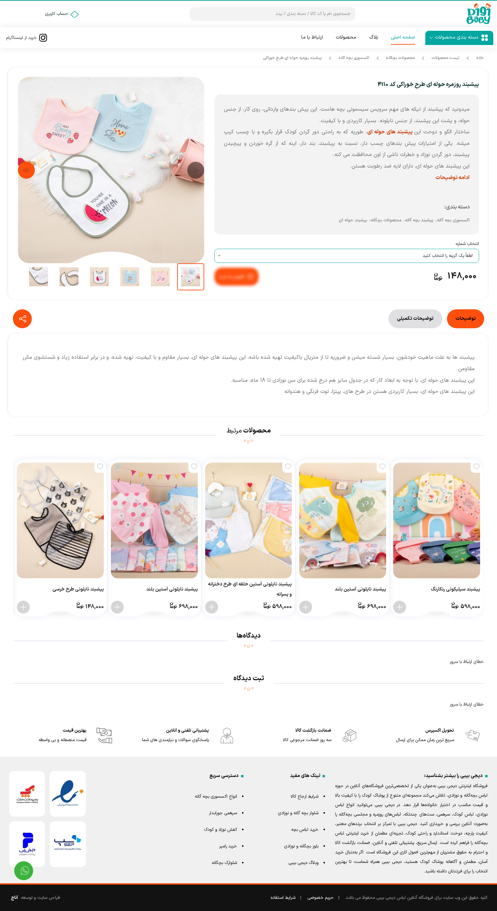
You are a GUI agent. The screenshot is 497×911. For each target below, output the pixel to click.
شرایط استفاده (282, 897)
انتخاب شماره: (467, 244)
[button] (195, 170)
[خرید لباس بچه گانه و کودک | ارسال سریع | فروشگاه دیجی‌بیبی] (479, 13)
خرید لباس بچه (304, 829)
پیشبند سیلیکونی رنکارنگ (455, 589)
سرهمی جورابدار (223, 813)
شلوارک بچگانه (224, 863)
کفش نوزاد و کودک (220, 829)
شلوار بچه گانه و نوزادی (298, 813)
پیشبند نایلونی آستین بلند (360, 589)
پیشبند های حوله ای (391, 132)
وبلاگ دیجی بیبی (303, 863)
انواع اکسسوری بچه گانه (216, 796)
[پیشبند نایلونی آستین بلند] (342, 520)
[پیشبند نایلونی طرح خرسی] (60, 520)
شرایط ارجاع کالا (304, 796)
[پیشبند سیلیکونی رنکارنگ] (436, 520)
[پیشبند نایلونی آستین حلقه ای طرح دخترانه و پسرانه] (248, 520)
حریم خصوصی (320, 897)
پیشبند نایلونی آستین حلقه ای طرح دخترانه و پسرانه (250, 589)
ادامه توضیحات (452, 178)
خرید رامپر (228, 846)
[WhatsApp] (23, 870)
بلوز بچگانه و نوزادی (301, 846)
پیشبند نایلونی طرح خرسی (78, 589)
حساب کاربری (56, 13)
